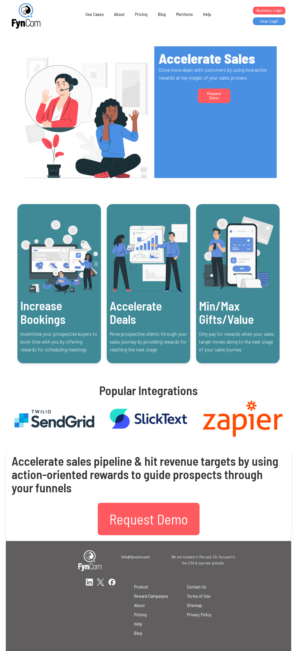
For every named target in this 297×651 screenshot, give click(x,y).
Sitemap (194, 605)
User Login (269, 21)
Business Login (269, 10)
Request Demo (214, 95)
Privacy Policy (199, 614)
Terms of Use (199, 596)
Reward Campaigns (151, 596)
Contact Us (196, 586)
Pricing (141, 14)
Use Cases (94, 14)
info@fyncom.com (135, 556)
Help (207, 14)
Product (141, 586)
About (119, 14)
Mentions (184, 14)
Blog (162, 14)
